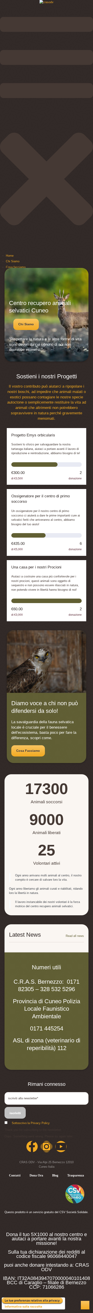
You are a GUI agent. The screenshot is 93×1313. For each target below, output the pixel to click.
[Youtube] (61, 1146)
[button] (26, 324)
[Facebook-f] (32, 1146)
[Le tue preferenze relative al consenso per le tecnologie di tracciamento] (85, 1305)
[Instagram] (46, 1146)
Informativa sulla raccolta (23, 1306)
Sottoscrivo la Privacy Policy (31, 1123)
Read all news (75, 936)
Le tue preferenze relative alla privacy (32, 1300)
